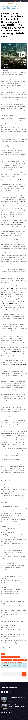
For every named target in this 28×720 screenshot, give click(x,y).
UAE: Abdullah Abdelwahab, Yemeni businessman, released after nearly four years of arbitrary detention (17, 699)
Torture (18, 657)
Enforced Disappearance (8, 657)
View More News (5, 712)
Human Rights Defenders (19, 660)
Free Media (15, 222)
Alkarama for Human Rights (13, 310)
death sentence (5, 294)
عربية (25, 1)
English (18, 1)
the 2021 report (18, 108)
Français (22, 1)
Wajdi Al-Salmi (5, 358)
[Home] (10, 6)
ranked (24, 110)
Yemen (3, 654)
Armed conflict (19, 662)
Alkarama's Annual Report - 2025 (11, 665)
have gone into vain (16, 351)
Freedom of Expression (7, 662)
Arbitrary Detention (6, 660)
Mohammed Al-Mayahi (12, 288)
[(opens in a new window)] (2, 692)
